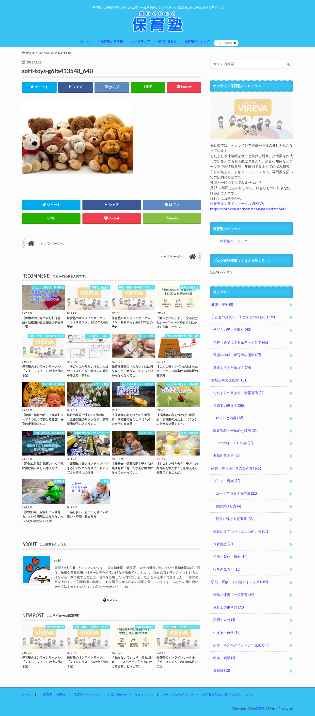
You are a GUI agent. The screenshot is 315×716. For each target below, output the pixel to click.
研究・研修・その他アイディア (239, 582)
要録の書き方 (226, 455)
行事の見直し (226, 569)
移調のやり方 (228, 506)
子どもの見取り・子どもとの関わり (243, 317)
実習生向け (224, 620)
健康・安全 (222, 304)
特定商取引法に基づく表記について (227, 695)
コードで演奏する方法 (236, 493)
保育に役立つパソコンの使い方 (240, 531)
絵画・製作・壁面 (230, 556)
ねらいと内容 (229, 418)
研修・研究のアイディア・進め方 (241, 645)
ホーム (85, 41)
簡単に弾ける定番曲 (234, 519)
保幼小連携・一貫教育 (233, 595)
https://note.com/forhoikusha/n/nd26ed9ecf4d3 (248, 209)
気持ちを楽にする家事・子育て (240, 342)
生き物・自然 (226, 632)
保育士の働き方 (228, 607)
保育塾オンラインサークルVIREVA (237, 203)
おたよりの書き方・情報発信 (239, 393)
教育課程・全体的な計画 (235, 430)
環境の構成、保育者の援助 (237, 355)
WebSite (112, 600)
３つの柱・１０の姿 (234, 443)
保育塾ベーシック (197, 41)
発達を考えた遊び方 (232, 368)
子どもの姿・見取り (232, 329)
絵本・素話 (224, 658)
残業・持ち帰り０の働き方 (236, 468)
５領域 (221, 670)
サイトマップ (140, 41)
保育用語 (223, 544)
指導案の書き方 (228, 405)
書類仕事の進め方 (229, 380)
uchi (57, 560)
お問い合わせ (167, 41)
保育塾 (260, 709)
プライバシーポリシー (178, 695)
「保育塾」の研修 (110, 41)
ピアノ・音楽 (226, 481)
